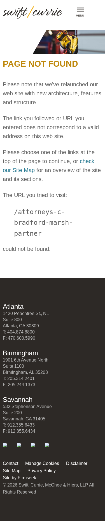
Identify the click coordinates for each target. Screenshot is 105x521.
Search (93, 11)
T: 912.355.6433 (19, 425)
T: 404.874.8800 (19, 332)
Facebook (37, 449)
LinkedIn (9, 449)
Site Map (11, 470)
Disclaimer (76, 463)
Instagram (51, 449)
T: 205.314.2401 (19, 378)
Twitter (23, 449)
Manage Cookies (42, 463)
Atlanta (13, 306)
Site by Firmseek (19, 477)
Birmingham (20, 353)
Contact (10, 463)
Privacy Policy (41, 470)
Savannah (17, 399)
